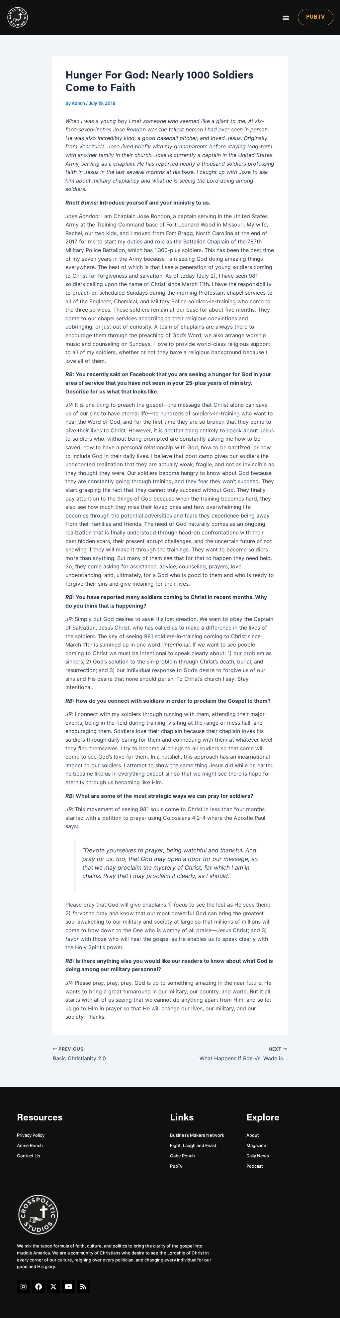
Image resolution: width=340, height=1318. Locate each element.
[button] (285, 17)
